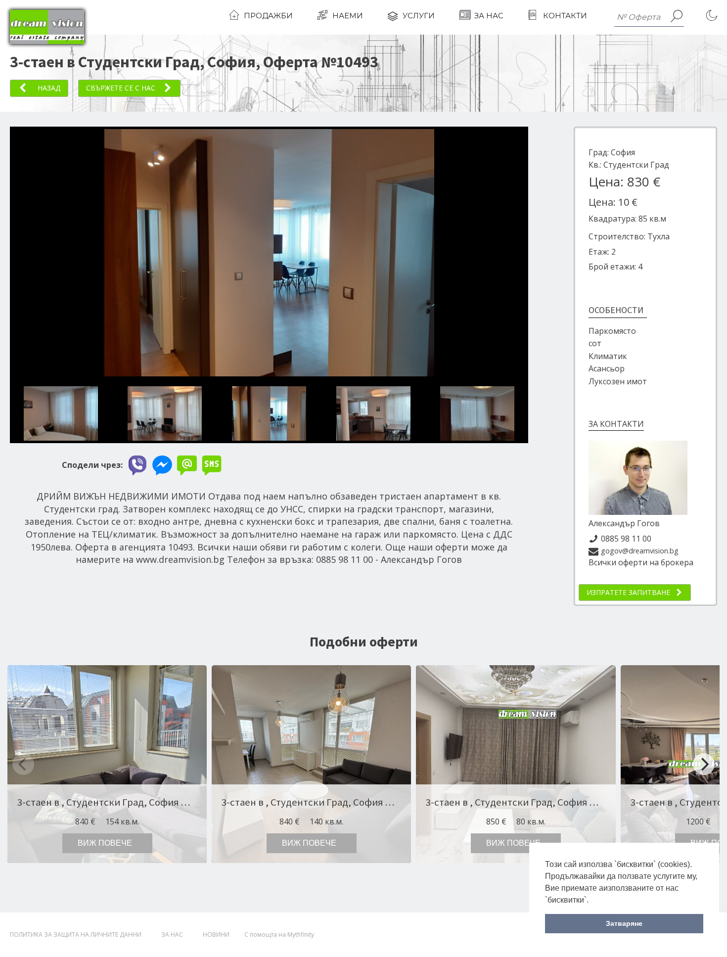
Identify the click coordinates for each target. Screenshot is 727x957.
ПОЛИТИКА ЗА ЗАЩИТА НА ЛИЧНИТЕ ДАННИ (75, 934)
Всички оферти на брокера (641, 562)
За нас (488, 15)
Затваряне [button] (624, 923)
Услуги (419, 15)
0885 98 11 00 (626, 538)
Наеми (347, 15)
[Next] (704, 764)
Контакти (565, 15)
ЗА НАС (172, 934)
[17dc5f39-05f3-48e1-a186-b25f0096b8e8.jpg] (289, 373)
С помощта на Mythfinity (279, 934)
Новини (216, 934)
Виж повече (105, 843)
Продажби (268, 15)
